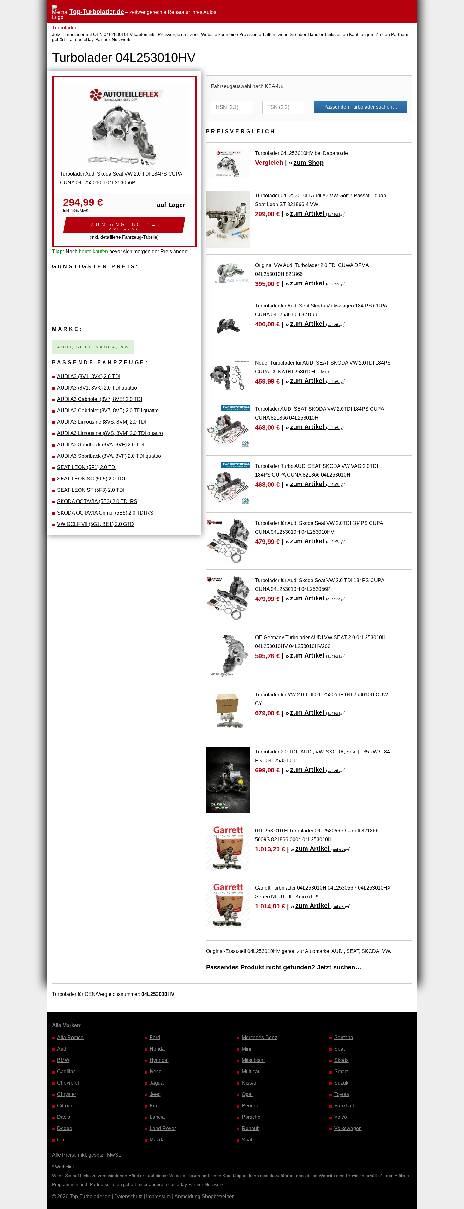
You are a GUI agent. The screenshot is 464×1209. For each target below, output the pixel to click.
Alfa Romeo (70, 1037)
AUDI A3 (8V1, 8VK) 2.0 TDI (88, 376)
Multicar (250, 1071)
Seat (339, 1048)
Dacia (63, 1117)
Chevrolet (68, 1083)
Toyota (341, 1094)
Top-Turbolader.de (96, 11)
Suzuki (342, 1083)
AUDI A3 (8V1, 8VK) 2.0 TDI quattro (97, 387)
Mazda (157, 1139)
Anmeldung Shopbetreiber (204, 1196)
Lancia (157, 1117)
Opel (247, 1094)
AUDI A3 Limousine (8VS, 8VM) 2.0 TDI (101, 422)
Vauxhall (344, 1105)
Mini (246, 1048)
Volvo (340, 1117)
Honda (157, 1048)
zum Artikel (317, 213)
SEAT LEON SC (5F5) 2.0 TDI (91, 478)
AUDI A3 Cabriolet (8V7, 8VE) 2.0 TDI (99, 399)
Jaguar (157, 1083)
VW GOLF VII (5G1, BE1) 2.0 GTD (95, 524)
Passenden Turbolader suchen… (360, 107)
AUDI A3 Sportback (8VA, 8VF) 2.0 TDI (100, 444)
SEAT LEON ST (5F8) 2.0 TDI (90, 490)
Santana (343, 1037)
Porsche (251, 1117)
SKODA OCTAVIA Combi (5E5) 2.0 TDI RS (105, 512)
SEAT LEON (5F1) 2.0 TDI (86, 467)
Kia (153, 1105)
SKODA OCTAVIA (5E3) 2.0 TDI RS (97, 501)
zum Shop (309, 162)
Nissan (250, 1083)
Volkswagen (348, 1128)
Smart (341, 1071)
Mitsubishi (253, 1060)
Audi (62, 1048)
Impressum (158, 1196)
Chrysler (66, 1094)
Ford (155, 1037)
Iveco (156, 1071)
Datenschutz (128, 1196)
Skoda (341, 1060)
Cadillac (66, 1071)
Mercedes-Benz (259, 1037)
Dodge (64, 1128)
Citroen (65, 1105)
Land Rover (163, 1128)
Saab (248, 1139)
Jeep (155, 1094)
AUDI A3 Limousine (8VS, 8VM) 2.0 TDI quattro (110, 433)
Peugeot (251, 1105)
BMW (63, 1060)
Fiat (61, 1139)
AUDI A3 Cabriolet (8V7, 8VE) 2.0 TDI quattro (108, 410)
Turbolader (64, 27)
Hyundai (159, 1060)
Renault (250, 1128)
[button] (124, 225)
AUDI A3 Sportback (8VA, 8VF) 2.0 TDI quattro (109, 456)
